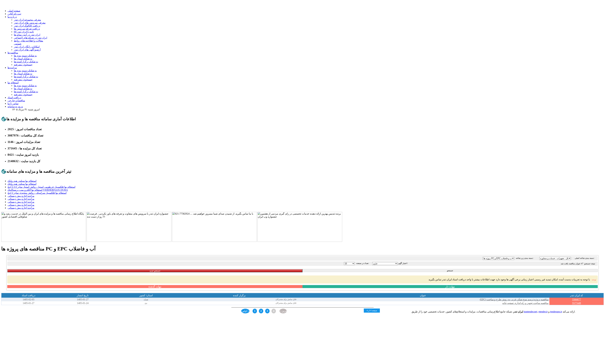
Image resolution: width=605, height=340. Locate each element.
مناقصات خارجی (16, 100)
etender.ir (543, 311)
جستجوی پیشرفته (23, 64)
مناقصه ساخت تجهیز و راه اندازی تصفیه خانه (525, 303)
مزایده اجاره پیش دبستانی (21, 196)
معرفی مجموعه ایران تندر (27, 19)
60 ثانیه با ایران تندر (24, 31)
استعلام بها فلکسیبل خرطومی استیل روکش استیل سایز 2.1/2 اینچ (41, 187)
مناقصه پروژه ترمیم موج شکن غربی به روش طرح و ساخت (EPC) (514, 299)
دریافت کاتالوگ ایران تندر (27, 25)
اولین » (245, 311)
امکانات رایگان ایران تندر (27, 46)
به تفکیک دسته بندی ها (25, 55)
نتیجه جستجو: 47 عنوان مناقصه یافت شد (578, 263)
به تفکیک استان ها (23, 58)
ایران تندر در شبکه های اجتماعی (30, 37)
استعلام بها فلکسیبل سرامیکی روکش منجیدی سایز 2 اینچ (37, 193)
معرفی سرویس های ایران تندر (30, 22)
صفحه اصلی (14, 10)
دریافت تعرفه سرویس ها (27, 28)
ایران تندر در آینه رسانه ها (27, 34)
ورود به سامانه (15, 106)
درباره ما (12, 16)
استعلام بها (13, 82)
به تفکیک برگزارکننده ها (26, 61)
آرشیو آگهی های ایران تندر (27, 49)
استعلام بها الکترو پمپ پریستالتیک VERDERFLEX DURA (38, 190)
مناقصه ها (13, 52)
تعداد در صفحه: (362, 263)
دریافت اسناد (14, 97)
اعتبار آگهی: (403, 263)
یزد (146, 303)
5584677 (576, 299)
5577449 (576, 303)
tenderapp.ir (556, 311)
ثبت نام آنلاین (14, 13)
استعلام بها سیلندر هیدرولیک (22, 181)
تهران (146, 299)
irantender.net (530, 311)
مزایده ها (12, 67)
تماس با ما (13, 103)
